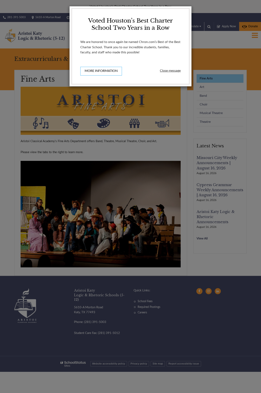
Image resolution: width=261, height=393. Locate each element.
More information (101, 70)
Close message (170, 70)
